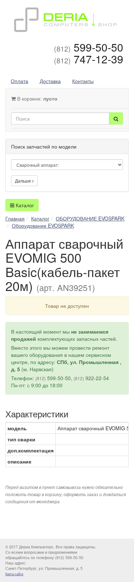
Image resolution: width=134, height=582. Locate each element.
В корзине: (37, 98)
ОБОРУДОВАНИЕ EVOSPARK (90, 218)
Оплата (19, 80)
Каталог (24, 205)
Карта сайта (14, 574)
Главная (15, 218)
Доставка (50, 80)
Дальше (23, 181)
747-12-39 (88, 59)
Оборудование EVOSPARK (43, 225)
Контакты (83, 80)
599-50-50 (88, 47)
